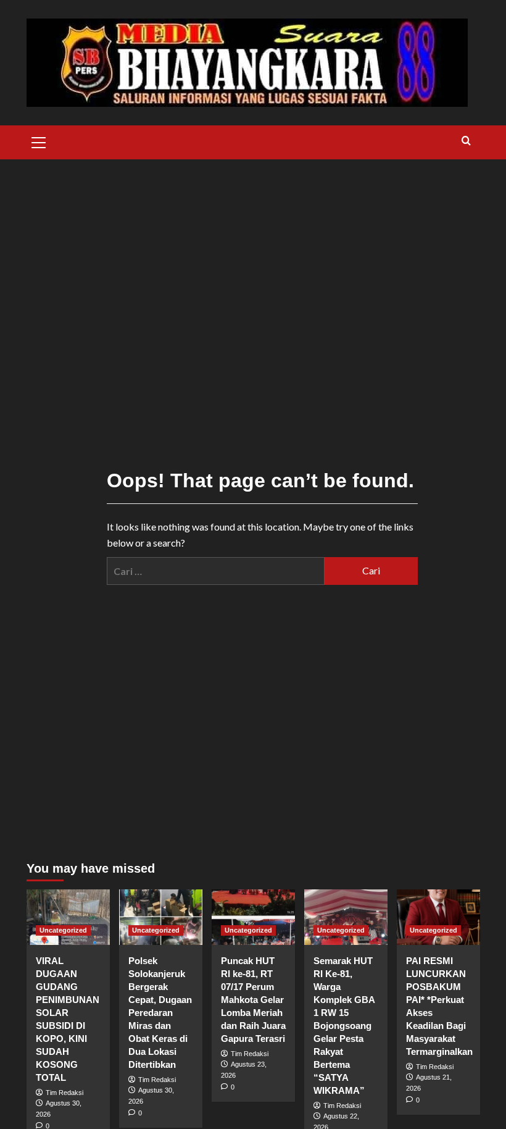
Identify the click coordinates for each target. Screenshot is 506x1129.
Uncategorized (63, 930)
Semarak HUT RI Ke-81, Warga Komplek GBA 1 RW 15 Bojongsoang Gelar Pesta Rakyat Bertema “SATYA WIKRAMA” (344, 1025)
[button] (39, 140)
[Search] (466, 141)
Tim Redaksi (64, 1092)
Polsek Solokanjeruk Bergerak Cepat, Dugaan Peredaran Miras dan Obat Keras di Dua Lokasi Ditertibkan (160, 1012)
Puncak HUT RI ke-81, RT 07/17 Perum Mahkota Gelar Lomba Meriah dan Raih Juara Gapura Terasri (253, 999)
